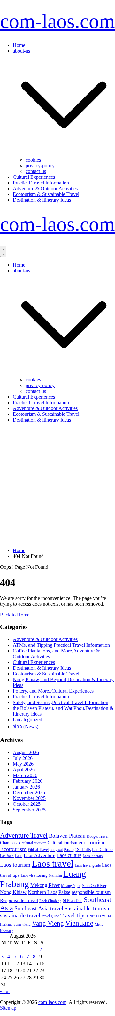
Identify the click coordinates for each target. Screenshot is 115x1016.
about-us (21, 51)
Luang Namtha (49, 875)
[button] (64, 154)
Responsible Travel (19, 900)
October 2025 (27, 804)
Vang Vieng (48, 923)
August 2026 (26, 752)
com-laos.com (57, 21)
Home (19, 45)
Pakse (64, 892)
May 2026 (23, 764)
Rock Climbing (50, 901)
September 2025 (29, 809)
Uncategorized (27, 719)
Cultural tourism (62, 842)
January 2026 (26, 786)
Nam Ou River (94, 885)
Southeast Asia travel (38, 908)
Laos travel (52, 863)
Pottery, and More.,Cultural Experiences (53, 691)
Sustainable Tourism (88, 908)
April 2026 (24, 769)
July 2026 (23, 758)
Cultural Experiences (34, 177)
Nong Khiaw (13, 892)
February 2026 (27, 781)
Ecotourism (13, 849)
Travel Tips (73, 915)
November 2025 (29, 798)
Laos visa (28, 875)
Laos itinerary (93, 856)
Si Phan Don (72, 900)
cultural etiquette (34, 843)
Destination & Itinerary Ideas (42, 200)
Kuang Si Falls (77, 849)
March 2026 (25, 775)
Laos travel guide (88, 865)
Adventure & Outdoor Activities (45, 188)
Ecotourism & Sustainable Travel (46, 194)
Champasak (10, 842)
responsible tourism (91, 892)
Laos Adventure (39, 855)
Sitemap (8, 1008)
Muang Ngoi (70, 885)
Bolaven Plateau (67, 836)
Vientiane (79, 923)
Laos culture (69, 855)
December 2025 (29, 792)
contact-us (36, 171)
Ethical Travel (38, 849)
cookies (33, 159)
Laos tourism (15, 864)
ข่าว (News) (25, 726)
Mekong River (45, 885)
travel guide (50, 916)
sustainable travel (20, 915)
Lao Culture (102, 849)
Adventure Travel (24, 835)
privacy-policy (40, 165)
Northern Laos (42, 892)
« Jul (5, 991)
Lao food (7, 856)
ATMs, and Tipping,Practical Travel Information (61, 645)
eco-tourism (92, 842)
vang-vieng (22, 924)
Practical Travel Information (41, 182)
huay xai (56, 849)
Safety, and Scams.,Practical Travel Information (60, 702)
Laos (18, 856)
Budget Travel (97, 836)
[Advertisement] (57, 485)
